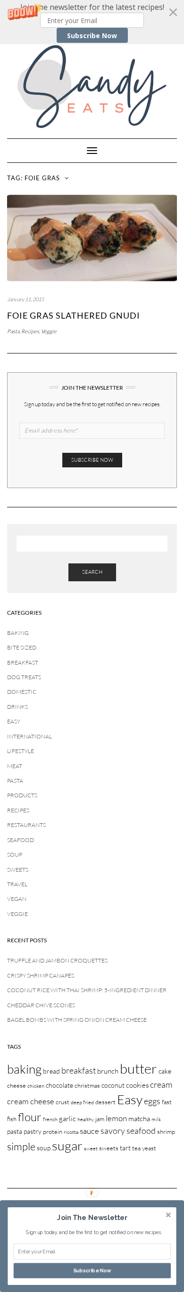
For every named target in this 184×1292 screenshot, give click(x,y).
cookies (137, 1085)
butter (138, 1068)
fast (167, 1102)
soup (43, 1148)
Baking (18, 632)
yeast (149, 1148)
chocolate (59, 1085)
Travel (17, 884)
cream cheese (30, 1101)
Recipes (30, 331)
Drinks (17, 706)
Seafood (20, 839)
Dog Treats (24, 677)
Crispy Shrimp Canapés (40, 975)
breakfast (78, 1070)
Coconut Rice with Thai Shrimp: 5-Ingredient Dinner (87, 990)
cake (165, 1071)
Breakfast (22, 662)
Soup (14, 854)
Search (92, 572)
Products (22, 795)
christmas (87, 1085)
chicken (35, 1086)
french (50, 1119)
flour (30, 1117)
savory (112, 1130)
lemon (116, 1118)
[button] (92, 22)
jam (99, 1119)
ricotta (71, 1132)
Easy (13, 721)
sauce (89, 1131)
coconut (113, 1085)
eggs (152, 1101)
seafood (141, 1130)
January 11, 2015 (25, 299)
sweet (91, 1148)
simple (21, 1146)
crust (62, 1102)
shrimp (166, 1131)
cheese (16, 1085)
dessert (105, 1102)
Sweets (17, 869)
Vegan (16, 898)
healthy (85, 1119)
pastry (33, 1131)
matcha (139, 1118)
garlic (67, 1118)
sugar (67, 1145)
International (29, 736)
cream (161, 1084)
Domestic (21, 691)
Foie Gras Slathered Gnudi (73, 315)
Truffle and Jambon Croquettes (57, 960)
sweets (108, 1148)
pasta (14, 1131)
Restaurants (26, 824)
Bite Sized (21, 647)
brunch (107, 1071)
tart (125, 1148)
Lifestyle (20, 750)
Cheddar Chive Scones (41, 1005)
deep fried (82, 1102)
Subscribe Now (92, 35)
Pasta (13, 331)
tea (136, 1148)
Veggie (49, 331)
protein (52, 1131)
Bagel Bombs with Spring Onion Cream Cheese (77, 1019)
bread (51, 1071)
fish (12, 1119)
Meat (14, 766)
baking (24, 1068)
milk (156, 1119)
